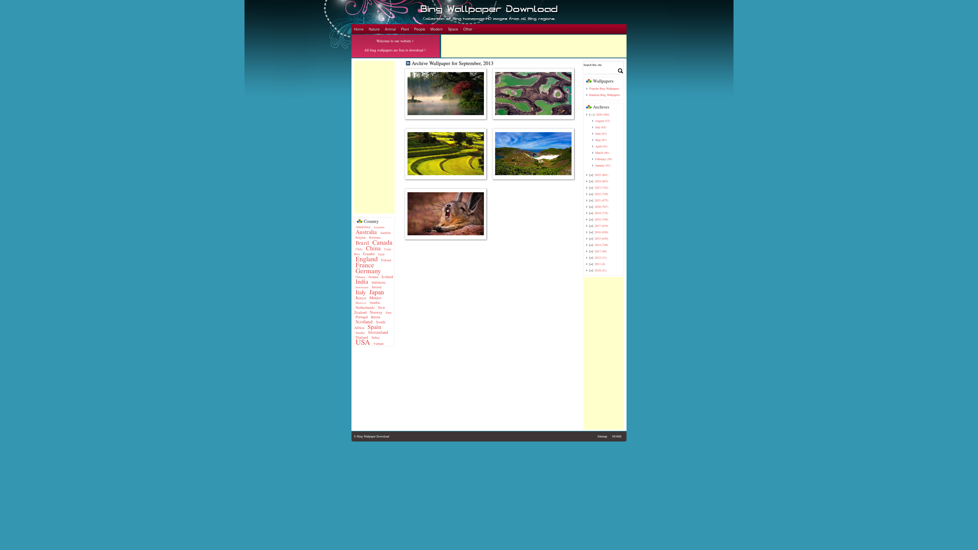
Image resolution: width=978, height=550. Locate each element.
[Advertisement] (534, 46)
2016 (601, 232)
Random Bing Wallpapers (604, 95)
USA (363, 342)
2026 (602, 114)
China (373, 248)
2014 (601, 245)
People (419, 29)
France (365, 264)
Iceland (387, 276)
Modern (436, 29)
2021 (601, 200)
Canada (382, 242)
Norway (376, 312)
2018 (601, 219)
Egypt (381, 254)
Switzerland (378, 332)
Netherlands (365, 307)
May (601, 140)
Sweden (360, 333)
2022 (601, 194)
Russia (375, 317)
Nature (374, 29)
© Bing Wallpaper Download (371, 436)
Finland (386, 260)
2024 (601, 181)
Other (467, 29)
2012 (601, 257)
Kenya (361, 297)
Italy (361, 292)
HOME (616, 436)
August (602, 121)
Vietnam (378, 343)
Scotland (364, 321)
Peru (388, 312)
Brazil (362, 242)
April (601, 146)
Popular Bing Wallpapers (604, 88)
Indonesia (378, 282)
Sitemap (602, 436)
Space (453, 29)
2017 (601, 226)
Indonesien (362, 287)
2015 (601, 238)
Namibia (375, 302)
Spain (374, 327)
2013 (601, 251)
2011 (600, 264)
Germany (368, 270)
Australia (366, 232)
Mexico (375, 297)
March (602, 152)
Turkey (375, 337)
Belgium (361, 237)
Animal (390, 29)
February (603, 159)
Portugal (362, 316)
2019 (601, 213)
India (362, 281)
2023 (601, 187)
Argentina (379, 227)
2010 (601, 270)
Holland (373, 277)
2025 (601, 175)
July (600, 127)
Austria (385, 232)
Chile (359, 249)
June (601, 133)
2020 (601, 206)
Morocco (361, 303)
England (367, 258)
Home (359, 29)
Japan (376, 291)
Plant (405, 29)
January (602, 165)
